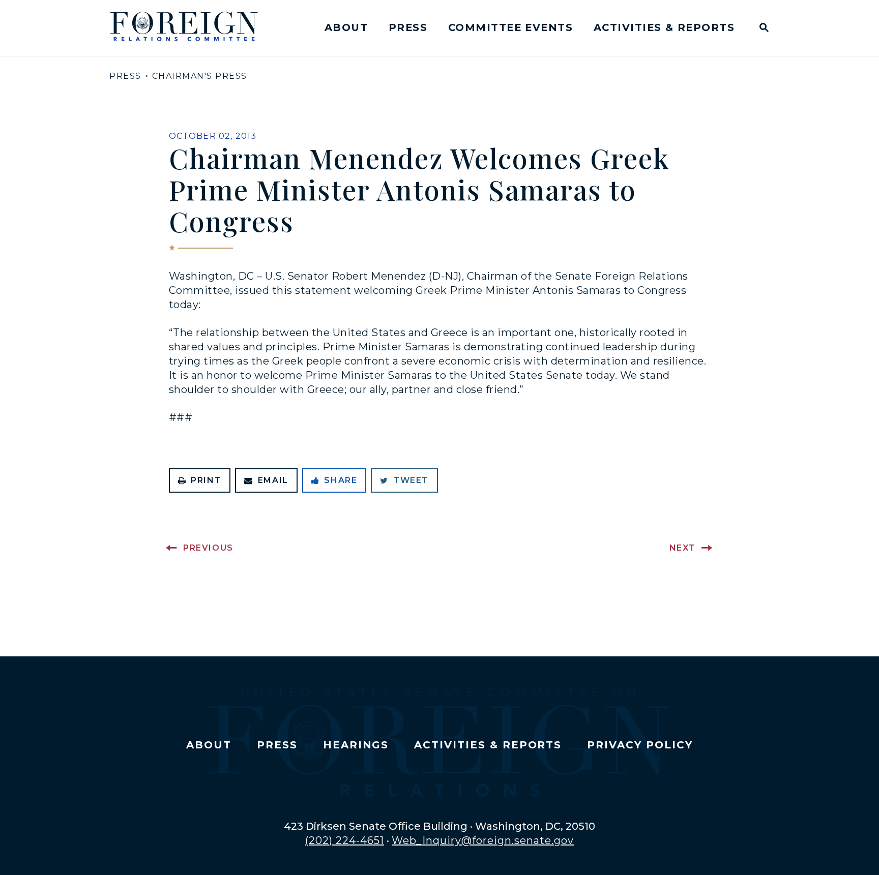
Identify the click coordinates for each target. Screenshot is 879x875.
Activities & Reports (664, 27)
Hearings (356, 745)
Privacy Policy (639, 745)
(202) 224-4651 (344, 840)
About (346, 27)
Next (682, 548)
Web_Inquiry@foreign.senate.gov (483, 840)
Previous (208, 548)
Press (408, 27)
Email (273, 480)
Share (340, 480)
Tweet (411, 480)
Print (206, 480)
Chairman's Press (199, 76)
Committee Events (510, 27)
